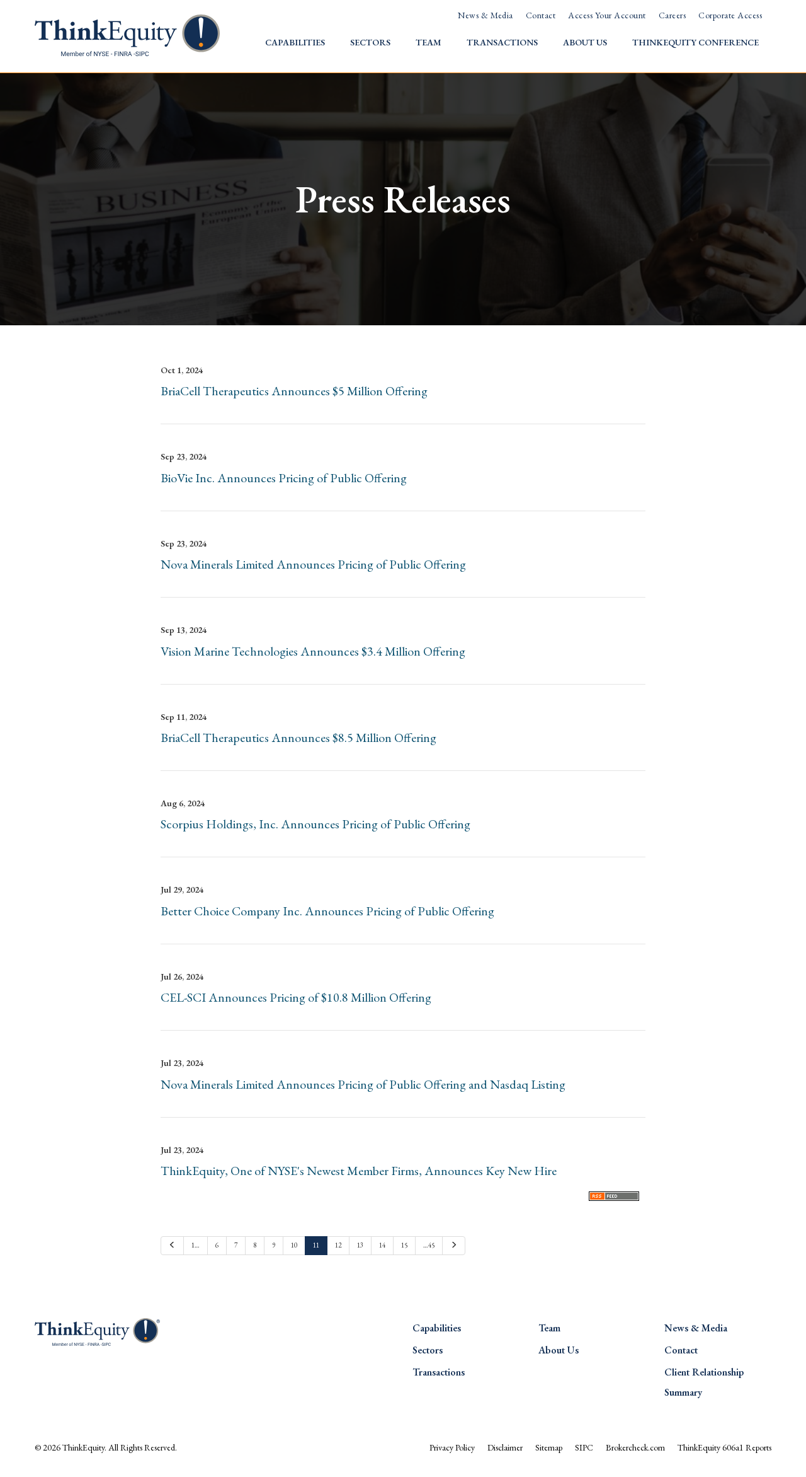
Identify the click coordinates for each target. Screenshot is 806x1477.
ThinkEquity (83, 1447)
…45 (428, 1245)
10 (294, 1245)
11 (316, 1245)
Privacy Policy (452, 1447)
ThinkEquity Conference (695, 42)
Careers (672, 15)
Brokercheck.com (635, 1447)
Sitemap (548, 1447)
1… (195, 1245)
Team (428, 42)
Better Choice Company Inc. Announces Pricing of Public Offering (327, 911)
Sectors (370, 42)
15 (404, 1245)
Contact (540, 15)
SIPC (584, 1447)
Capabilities (295, 42)
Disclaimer (505, 1447)
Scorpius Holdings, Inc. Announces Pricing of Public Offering (315, 824)
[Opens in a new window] (614, 1194)
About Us (585, 42)
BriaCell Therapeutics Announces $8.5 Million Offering (298, 737)
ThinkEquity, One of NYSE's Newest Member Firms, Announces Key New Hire (359, 1170)
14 (382, 1245)
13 (360, 1245)
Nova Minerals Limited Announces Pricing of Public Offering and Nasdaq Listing (363, 1084)
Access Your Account (606, 15)
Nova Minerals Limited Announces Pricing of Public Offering (313, 564)
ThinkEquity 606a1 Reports (724, 1447)
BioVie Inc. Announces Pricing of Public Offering (284, 478)
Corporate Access (730, 15)
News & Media (485, 15)
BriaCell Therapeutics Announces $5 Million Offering (294, 391)
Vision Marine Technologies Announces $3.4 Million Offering (313, 651)
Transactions (502, 42)
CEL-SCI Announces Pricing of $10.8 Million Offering (296, 997)
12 (338, 1245)
